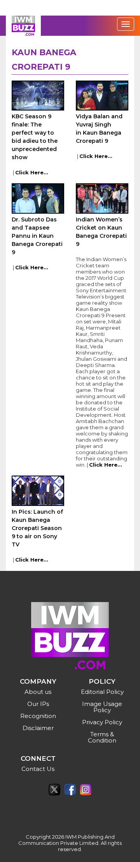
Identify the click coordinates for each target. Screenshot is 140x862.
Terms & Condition (102, 737)
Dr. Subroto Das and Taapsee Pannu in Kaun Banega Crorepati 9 (37, 236)
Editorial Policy (102, 691)
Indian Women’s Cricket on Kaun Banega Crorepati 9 (101, 232)
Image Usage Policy (102, 707)
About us (37, 691)
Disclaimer (38, 728)
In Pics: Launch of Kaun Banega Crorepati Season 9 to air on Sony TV (37, 528)
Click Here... (31, 172)
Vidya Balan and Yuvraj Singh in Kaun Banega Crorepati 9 (99, 128)
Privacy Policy (102, 722)
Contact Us (37, 768)
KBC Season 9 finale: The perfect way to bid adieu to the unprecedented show (35, 137)
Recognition (38, 716)
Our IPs (38, 704)
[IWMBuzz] (23, 26)
